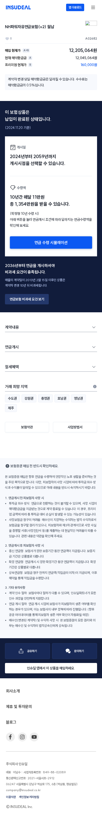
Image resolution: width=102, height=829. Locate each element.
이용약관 (11, 797)
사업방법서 (75, 427)
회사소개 (13, 690)
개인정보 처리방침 (29, 797)
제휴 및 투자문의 (19, 706)
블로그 (11, 722)
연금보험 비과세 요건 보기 (27, 299)
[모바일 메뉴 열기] (93, 7)
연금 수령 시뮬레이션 (50, 242)
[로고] (18, 7)
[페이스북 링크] (10, 736)
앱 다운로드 (75, 7)
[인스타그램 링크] (22, 736)
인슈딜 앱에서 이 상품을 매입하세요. (51, 668)
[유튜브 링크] (34, 736)
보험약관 (27, 427)
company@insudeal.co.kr (23, 790)
